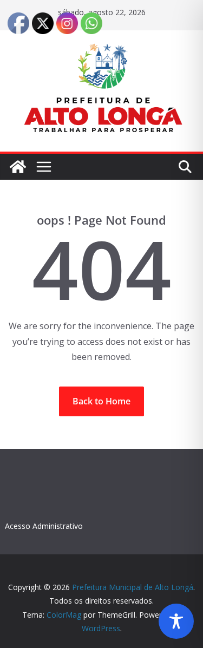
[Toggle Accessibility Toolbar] (176, 621)
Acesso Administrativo (44, 526)
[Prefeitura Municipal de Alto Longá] (18, 167)
